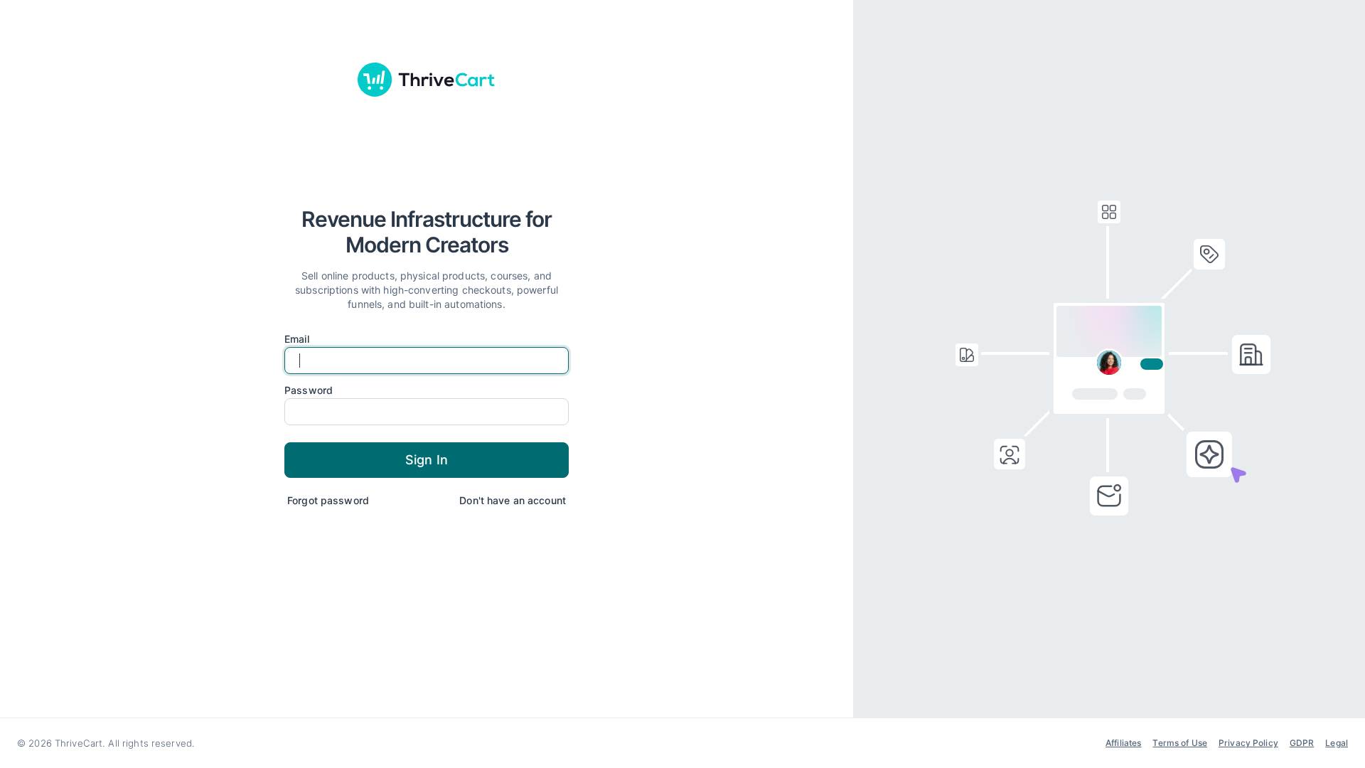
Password (308, 390)
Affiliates (1123, 742)
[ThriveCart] (427, 80)
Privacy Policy (1248, 742)
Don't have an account (512, 500)
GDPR (1302, 742)
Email (296, 339)
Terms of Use (1179, 742)
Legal (1336, 742)
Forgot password (328, 500)
